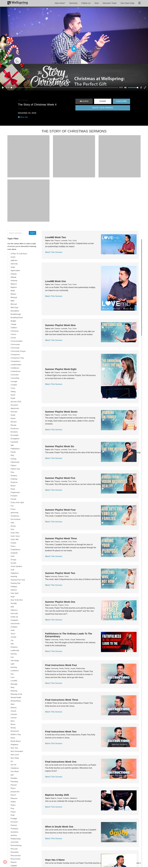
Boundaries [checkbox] (15, 311)
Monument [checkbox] (15, 731)
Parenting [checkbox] (14, 781)
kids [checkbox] (12, 644)
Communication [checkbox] (17, 341)
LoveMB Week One (55, 281)
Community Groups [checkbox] (18, 351)
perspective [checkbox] (15, 792)
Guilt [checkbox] (12, 570)
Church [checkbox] (13, 334)
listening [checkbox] (14, 667)
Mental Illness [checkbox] (16, 701)
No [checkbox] (12, 761)
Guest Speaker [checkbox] (16, 566)
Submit (32, 233)
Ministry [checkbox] (14, 708)
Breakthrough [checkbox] (16, 314)
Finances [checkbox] (14, 482)
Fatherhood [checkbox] (15, 462)
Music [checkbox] (13, 738)
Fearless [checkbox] (14, 476)
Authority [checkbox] (14, 281)
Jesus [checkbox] (13, 634)
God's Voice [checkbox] (15, 536)
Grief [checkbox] (12, 556)
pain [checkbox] (12, 775)
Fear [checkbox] (12, 472)
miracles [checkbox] (14, 714)
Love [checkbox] (12, 677)
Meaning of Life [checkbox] (16, 694)
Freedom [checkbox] (14, 496)
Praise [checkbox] (13, 805)
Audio (85, 101)
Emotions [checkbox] (14, 432)
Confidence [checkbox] (15, 368)
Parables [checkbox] (14, 778)
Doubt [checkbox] (13, 415)
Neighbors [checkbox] (14, 744)
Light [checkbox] (12, 664)
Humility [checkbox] (14, 603)
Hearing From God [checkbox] (18, 580)
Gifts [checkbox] (12, 523)
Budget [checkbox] (13, 321)
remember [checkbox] (14, 842)
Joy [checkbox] (12, 640)
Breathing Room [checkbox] (17, 317)
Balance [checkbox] (14, 284)
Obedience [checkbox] (15, 768)
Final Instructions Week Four (61, 665)
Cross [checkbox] (13, 388)
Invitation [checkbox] (14, 627)
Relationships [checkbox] (16, 839)
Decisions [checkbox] (14, 405)
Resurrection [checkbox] (15, 859)
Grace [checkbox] (13, 546)
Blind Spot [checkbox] (14, 307)
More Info (24, 117)
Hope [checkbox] (13, 597)
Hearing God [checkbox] (15, 583)
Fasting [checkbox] (13, 459)
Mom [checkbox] (13, 721)
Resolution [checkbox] (15, 852)
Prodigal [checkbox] (14, 818)
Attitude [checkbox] (13, 277)
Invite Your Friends (102, 108)
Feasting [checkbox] (14, 479)
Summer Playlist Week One (60, 602)
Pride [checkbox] (13, 815)
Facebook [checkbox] (14, 442)
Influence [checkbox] (14, 610)
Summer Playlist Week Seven (61, 411)
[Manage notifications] (5, 862)
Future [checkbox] (13, 509)
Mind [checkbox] (12, 704)
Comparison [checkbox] (15, 354)
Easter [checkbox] (13, 418)
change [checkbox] (13, 324)
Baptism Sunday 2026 (57, 795)
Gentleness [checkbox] (15, 516)
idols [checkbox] (12, 607)
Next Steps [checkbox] (15, 758)
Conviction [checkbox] (15, 375)
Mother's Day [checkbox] (16, 734)
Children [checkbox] (14, 328)
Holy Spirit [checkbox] (14, 593)
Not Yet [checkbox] (13, 765)
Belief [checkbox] (13, 291)
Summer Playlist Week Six (59, 446)
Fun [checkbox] (12, 506)
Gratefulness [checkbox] (15, 549)
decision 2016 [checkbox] (16, 402)
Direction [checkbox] (14, 412)
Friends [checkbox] (13, 499)
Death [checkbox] (13, 398)
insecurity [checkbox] (14, 613)
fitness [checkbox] (13, 486)
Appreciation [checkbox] (15, 270)
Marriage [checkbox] (14, 684)
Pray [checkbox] (12, 808)
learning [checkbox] (14, 654)
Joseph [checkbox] (13, 637)
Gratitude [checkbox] (14, 553)
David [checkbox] (13, 395)
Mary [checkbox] (13, 687)
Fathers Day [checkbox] (15, 469)
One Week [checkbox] (15, 771)
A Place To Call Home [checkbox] (19, 254)
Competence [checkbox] (15, 361)
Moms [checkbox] (13, 724)
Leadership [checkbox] (15, 650)
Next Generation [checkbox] (17, 751)
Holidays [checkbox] (14, 586)
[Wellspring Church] (17, 3)
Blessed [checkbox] (14, 304)
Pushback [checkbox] (14, 829)
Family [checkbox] (13, 452)
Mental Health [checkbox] (16, 697)
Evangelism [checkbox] (15, 439)
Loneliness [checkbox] (15, 671)
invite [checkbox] (13, 630)
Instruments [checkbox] (15, 623)
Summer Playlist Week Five (60, 478)
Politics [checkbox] (13, 802)
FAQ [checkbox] (12, 455)
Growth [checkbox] (13, 563)
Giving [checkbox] (13, 526)
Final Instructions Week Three (61, 700)
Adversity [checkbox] (14, 264)
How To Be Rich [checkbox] (17, 600)
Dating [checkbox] (13, 391)
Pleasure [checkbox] (14, 798)
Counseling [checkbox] (15, 378)
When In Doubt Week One (59, 826)
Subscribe (121, 101)
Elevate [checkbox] (13, 425)
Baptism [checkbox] (14, 287)
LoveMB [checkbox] (14, 681)
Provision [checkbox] (14, 822)
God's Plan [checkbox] (15, 533)
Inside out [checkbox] (14, 617)
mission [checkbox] (14, 718)
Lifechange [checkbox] (15, 660)
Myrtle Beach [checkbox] (16, 741)
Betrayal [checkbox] (14, 297)
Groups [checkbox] (13, 560)
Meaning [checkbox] (14, 691)
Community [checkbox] (15, 348)
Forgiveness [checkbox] (15, 492)
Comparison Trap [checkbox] (17, 358)
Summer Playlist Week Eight (60, 369)
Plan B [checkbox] (13, 795)
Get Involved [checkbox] (15, 519)
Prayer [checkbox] (13, 812)
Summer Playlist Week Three (61, 538)
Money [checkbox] (13, 728)
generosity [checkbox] (14, 512)
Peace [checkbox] (13, 788)
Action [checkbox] (13, 257)
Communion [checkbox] (15, 344)
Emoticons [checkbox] (15, 428)
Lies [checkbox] (12, 657)
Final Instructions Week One (60, 761)
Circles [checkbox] (13, 338)
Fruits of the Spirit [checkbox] (17, 502)
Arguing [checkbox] (13, 274)
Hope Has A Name (55, 860)
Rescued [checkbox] (14, 849)
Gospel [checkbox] (13, 543)
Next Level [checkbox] (15, 755)
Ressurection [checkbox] (16, 855)
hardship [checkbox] (14, 576)
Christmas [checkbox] (14, 331)
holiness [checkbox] (14, 590)
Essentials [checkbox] (14, 435)
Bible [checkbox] (12, 301)
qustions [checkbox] (14, 835)
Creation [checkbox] (14, 385)
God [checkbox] (12, 529)
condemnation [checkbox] (16, 365)
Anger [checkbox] (13, 267)
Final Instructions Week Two (60, 731)
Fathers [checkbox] (13, 465)
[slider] (64, 87)
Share (102, 101)
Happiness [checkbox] (15, 573)
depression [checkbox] (15, 408)
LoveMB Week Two (55, 237)
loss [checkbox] (12, 674)
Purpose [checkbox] (14, 825)
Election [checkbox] (14, 422)
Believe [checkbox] (13, 294)
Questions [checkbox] (14, 832)
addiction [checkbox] (14, 260)
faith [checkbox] (12, 445)
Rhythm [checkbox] (14, 862)
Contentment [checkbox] (15, 371)
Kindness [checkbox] (14, 647)
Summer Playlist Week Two (60, 573)
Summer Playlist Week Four (60, 510)
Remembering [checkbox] (16, 845)
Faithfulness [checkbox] (15, 449)
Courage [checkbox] (14, 381)
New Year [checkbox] (14, 748)
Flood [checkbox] (13, 489)
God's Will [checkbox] (14, 539)
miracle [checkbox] (13, 711)
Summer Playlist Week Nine (60, 325)
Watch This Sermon (53, 252)
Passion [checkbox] (14, 785)
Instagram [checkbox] (14, 620)
